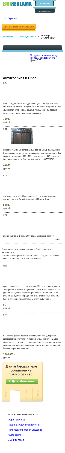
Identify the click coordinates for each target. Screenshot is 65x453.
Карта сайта (14, 435)
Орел (11, 18)
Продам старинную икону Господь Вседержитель (44, 56)
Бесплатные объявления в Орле (17, 4)
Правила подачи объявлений (23, 424)
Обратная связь (16, 419)
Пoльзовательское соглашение (25, 430)
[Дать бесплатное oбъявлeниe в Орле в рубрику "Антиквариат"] (19, 27)
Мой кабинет (45, 11)
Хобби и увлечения (27, 37)
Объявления (44, 4)
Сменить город (16, 440)
